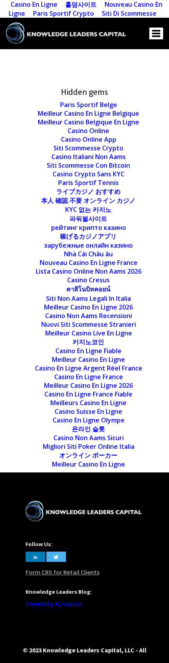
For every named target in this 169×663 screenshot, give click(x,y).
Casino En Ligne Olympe (89, 420)
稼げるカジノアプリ (88, 236)
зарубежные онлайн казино (88, 245)
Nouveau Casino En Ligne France (89, 262)
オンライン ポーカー (88, 455)
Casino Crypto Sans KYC (89, 174)
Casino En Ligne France (88, 376)
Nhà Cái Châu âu (88, 254)
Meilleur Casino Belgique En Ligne (88, 122)
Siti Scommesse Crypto (88, 148)
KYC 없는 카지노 (88, 209)
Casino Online (88, 130)
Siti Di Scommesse (129, 13)
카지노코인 (88, 341)
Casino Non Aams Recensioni (88, 315)
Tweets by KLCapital (54, 603)
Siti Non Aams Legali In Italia (88, 298)
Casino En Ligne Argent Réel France (88, 368)
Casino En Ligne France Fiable (88, 394)
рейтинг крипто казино (88, 227)
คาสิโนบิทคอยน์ (88, 289)
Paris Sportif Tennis (88, 182)
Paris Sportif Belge (88, 104)
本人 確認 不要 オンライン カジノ (88, 200)
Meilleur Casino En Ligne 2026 (88, 307)
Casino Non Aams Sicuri (88, 437)
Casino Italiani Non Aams (88, 156)
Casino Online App (88, 139)
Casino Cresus (88, 280)
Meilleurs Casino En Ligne (88, 402)
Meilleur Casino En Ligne (88, 359)
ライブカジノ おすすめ (88, 191)
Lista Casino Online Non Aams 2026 (88, 271)
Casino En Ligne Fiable (88, 350)
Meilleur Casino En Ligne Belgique (88, 113)
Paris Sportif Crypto (63, 13)
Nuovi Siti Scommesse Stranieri (88, 324)
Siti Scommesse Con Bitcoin (88, 165)
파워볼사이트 (88, 218)
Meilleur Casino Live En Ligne (88, 333)
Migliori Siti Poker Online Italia (88, 446)
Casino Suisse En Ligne (88, 411)
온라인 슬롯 (88, 428)
